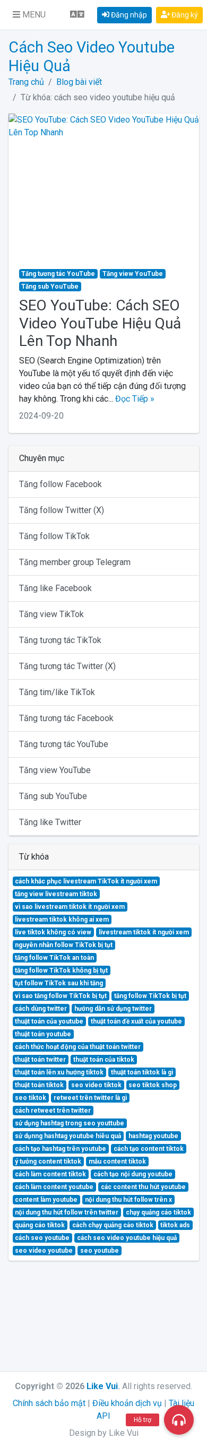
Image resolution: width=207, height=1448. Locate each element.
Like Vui (102, 1386)
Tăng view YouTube (55, 770)
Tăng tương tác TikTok (60, 640)
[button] (29, 14)
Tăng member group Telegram (75, 562)
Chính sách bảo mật (49, 1403)
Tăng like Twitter (50, 822)
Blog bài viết (79, 82)
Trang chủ (26, 82)
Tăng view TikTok (51, 614)
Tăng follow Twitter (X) (61, 510)
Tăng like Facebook (55, 588)
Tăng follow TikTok (54, 536)
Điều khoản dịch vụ (127, 1403)
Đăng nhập (128, 15)
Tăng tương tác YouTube (63, 744)
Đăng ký (184, 15)
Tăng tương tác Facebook (66, 718)
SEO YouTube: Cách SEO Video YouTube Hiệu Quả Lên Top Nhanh (100, 323)
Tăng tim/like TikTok (57, 692)
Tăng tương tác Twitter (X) (67, 666)
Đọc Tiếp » (134, 399)
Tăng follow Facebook (60, 484)
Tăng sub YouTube (53, 796)
